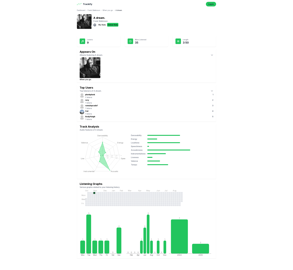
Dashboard (81, 10)
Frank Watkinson (94, 10)
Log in (211, 4)
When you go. (108, 10)
